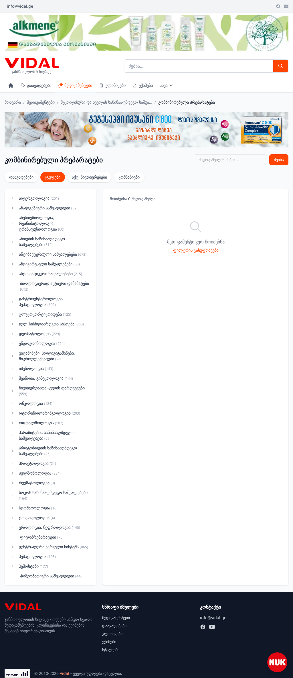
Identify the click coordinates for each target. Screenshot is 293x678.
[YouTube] (286, 6)
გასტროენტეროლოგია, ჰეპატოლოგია (41, 301)
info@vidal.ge (20, 6)
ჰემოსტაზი (33, 566)
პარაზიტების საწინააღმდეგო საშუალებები (46, 435)
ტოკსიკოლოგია (37, 517)
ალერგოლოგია (39, 198)
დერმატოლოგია (39, 333)
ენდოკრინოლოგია (42, 343)
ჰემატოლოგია (37, 556)
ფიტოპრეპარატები (42, 537)
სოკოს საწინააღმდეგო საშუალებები (53, 495)
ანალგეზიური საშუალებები (48, 208)
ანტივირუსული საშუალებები (49, 264)
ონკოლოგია (35, 403)
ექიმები (146, 85)
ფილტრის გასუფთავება (196, 250)
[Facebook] (278, 6)
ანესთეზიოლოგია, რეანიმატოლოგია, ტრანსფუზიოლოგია (41, 223)
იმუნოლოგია (36, 368)
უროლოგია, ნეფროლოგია (49, 527)
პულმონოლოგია (40, 473)
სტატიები (110, 649)
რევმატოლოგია (37, 482)
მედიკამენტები (78, 85)
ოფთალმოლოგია (41, 422)
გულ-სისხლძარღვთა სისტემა (51, 324)
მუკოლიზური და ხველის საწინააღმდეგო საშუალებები (106, 102)
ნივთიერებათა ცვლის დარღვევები (52, 390)
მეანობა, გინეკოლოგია (46, 378)
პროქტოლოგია (37, 463)
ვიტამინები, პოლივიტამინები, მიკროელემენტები (47, 355)
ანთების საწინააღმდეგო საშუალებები (42, 241)
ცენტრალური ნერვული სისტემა (53, 546)
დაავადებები (39, 85)
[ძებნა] (280, 66)
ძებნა (279, 159)
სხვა (164, 85)
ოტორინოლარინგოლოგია (49, 413)
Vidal (64, 673)
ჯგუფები (52, 177)
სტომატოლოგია (38, 508)
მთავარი (13, 102)
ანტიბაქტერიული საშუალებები (52, 254)
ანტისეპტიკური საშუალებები (50, 273)
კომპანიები (129, 177)
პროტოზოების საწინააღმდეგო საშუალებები (48, 450)
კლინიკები (115, 85)
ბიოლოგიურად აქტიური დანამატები (54, 286)
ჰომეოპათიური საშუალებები (52, 576)
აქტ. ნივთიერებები (89, 177)
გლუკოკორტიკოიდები (45, 314)
